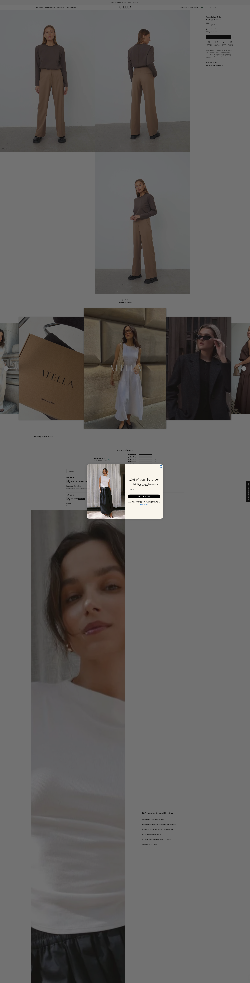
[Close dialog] (161, 466)
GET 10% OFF (144, 496)
